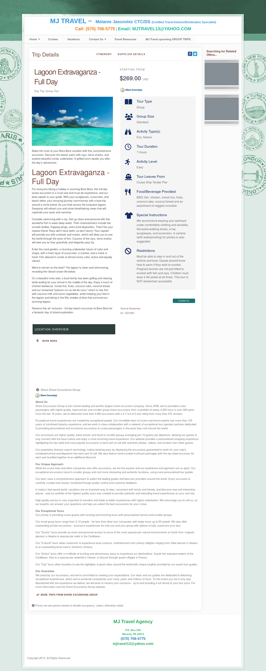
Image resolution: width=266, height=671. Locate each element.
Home (33, 39)
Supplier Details (131, 54)
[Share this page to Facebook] (190, 54)
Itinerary (104, 54)
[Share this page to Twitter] (195, 54)
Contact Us (96, 39)
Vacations (73, 39)
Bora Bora (49, 340)
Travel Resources (125, 39)
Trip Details (45, 54)
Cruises (53, 39)
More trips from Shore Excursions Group (69, 594)
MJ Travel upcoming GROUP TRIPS (168, 39)
